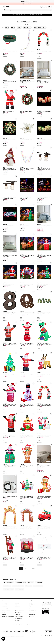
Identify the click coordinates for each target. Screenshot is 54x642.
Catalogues (4, 614)
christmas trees (30, 582)
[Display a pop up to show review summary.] (26, 87)
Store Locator (17, 608)
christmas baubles (39, 582)
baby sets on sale (28, 585)
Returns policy (7, 624)
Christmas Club (32, 614)
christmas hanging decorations (17, 585)
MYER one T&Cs (46, 624)
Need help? (3, 639)
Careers (30, 606)
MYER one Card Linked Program (8, 616)
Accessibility (17, 620)
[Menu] (2, 10)
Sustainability (31, 612)
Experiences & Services (19, 610)
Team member (36, 626)
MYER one (30, 603)
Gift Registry (17, 614)
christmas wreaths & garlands (21, 582)
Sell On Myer (31, 616)
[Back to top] (51, 639)
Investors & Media (32, 610)
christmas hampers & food (8, 589)
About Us (30, 608)
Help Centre (17, 603)
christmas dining (7, 585)
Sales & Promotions (19, 616)
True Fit (3, 612)
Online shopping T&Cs (27, 624)
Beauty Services (18, 612)
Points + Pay (4, 606)
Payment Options (5, 604)
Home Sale (5, 17)
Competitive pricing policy (17, 624)
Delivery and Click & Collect (7, 608)
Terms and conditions (37, 624)
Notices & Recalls (18, 618)
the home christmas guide (38, 585)
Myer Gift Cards (32, 604)
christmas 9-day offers (19, 589)
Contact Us (17, 606)
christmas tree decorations (8, 582)
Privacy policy (29, 626)
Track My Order (5, 603)
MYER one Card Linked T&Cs (20, 626)
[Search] (51, 10)
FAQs (16, 604)
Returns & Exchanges (6, 610)
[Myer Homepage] (6, 7)
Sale (2, 17)
